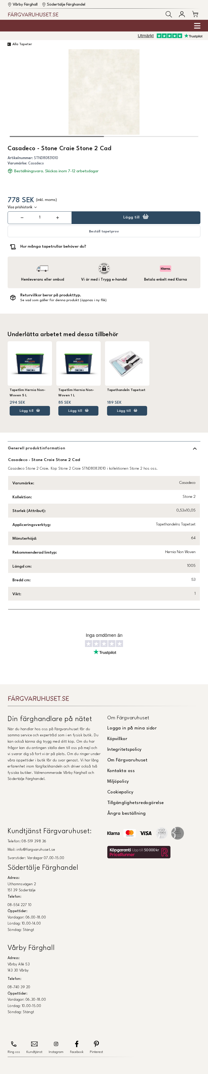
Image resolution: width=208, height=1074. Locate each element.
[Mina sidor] (182, 14)
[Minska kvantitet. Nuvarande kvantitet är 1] (22, 218)
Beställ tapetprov (104, 231)
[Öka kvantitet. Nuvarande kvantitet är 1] (57, 218)
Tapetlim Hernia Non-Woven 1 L (76, 392)
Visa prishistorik (20, 207)
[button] (169, 14)
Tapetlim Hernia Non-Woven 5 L (27, 392)
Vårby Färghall (25, 5)
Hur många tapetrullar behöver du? (53, 247)
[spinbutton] (39, 217)
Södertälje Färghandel (66, 5)
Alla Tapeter (22, 44)
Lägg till (131, 217)
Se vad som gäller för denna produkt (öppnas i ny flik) (63, 300)
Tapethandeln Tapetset (126, 390)
